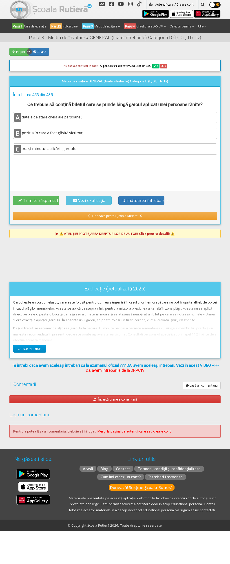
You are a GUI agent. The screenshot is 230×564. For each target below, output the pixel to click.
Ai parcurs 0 (89, 66)
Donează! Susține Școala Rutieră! (141, 487)
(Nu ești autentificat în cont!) (81, 66)
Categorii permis (180, 26)
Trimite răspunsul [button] (40, 200)
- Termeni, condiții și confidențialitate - (169, 468)
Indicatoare (64, 26)
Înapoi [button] (20, 52)
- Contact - (123, 468)
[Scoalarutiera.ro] (50, 9)
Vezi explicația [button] (91, 200)
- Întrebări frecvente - (165, 476)
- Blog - (104, 468)
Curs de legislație (29, 26)
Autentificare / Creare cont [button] (174, 4)
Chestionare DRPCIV (144, 26)
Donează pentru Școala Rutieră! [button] (115, 216)
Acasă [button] (41, 52)
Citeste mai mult (30, 349)
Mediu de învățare (100, 26)
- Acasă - (88, 468)
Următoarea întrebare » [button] (143, 200)
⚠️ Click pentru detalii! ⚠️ (117, 233)
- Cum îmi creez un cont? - (120, 476)
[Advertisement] (115, 170)
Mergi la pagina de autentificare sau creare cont (134, 431)
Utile (200, 26)
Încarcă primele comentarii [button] (117, 399)
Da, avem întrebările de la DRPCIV (115, 370)
